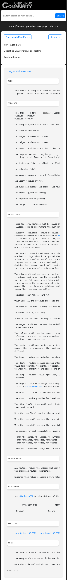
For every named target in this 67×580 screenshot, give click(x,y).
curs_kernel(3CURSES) (50, 533)
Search (60, 15)
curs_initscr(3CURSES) (25, 533)
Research (55, 37)
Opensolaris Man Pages (17, 37)
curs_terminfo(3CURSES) (19, 71)
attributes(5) (26, 496)
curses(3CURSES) (33, 387)
